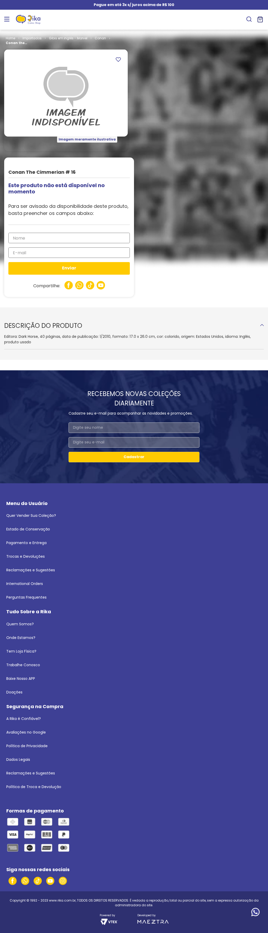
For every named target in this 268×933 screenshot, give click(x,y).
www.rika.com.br (62, 900)
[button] (249, 20)
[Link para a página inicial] (10, 38)
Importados (32, 38)
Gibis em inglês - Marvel (68, 38)
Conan (100, 38)
